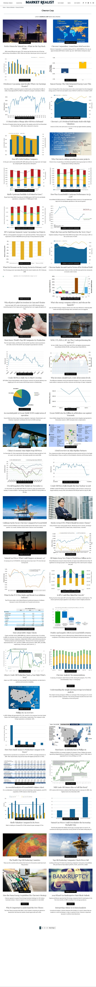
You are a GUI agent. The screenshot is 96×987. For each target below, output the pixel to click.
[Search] (83, 2)
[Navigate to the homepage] (40, 2)
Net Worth (77, 3)
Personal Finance (8, 3)
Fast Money (61, 3)
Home (4, 7)
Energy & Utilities (20, 7)
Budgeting (19, 3)
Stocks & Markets (11, 7)
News (69, 3)
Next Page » (52, 928)
